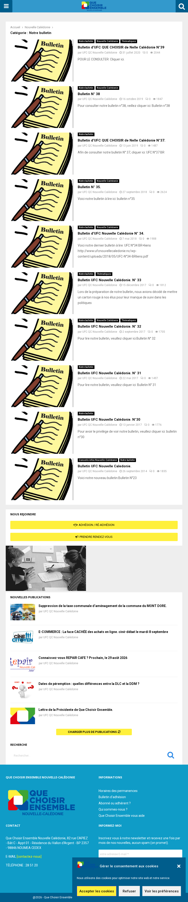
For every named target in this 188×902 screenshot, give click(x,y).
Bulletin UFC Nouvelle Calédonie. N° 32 (109, 326)
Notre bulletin (86, 41)
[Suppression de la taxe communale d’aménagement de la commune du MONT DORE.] (22, 612)
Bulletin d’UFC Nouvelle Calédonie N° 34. (111, 233)
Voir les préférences (162, 891)
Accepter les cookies (96, 891)
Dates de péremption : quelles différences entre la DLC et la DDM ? (89, 684)
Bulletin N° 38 (89, 94)
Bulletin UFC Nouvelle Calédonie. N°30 (109, 419)
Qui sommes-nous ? (113, 809)
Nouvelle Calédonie (107, 41)
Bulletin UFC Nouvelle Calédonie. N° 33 (109, 280)
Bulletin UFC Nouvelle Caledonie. (104, 466)
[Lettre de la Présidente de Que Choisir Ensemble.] (22, 716)
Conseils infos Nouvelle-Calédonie (98, 460)
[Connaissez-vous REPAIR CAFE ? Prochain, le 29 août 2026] (22, 664)
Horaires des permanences (118, 791)
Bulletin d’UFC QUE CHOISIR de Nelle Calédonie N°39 (121, 47)
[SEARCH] (171, 756)
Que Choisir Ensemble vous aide (122, 815)
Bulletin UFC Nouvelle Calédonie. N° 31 (109, 373)
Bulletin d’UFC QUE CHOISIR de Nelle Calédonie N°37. (121, 140)
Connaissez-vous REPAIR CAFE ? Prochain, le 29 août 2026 (83, 658)
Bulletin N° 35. (89, 187)
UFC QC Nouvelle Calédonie (99, 52)
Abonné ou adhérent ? (115, 803)
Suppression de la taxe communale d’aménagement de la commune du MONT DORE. (103, 606)
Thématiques (129, 41)
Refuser (129, 891)
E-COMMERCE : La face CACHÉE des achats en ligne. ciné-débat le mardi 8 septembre (103, 632)
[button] (179, 866)
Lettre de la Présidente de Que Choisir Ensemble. (76, 710)
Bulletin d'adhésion (112, 797)
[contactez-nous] (29, 856)
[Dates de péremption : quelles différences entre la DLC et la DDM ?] (22, 690)
